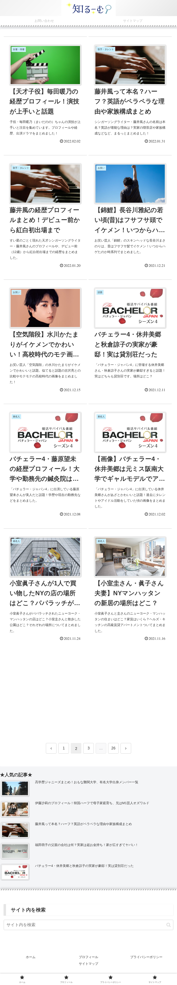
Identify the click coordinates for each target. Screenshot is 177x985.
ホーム (30, 957)
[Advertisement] (88, 693)
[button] (169, 925)
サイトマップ (88, 963)
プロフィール (88, 957)
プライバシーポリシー (146, 957)
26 (113, 748)
